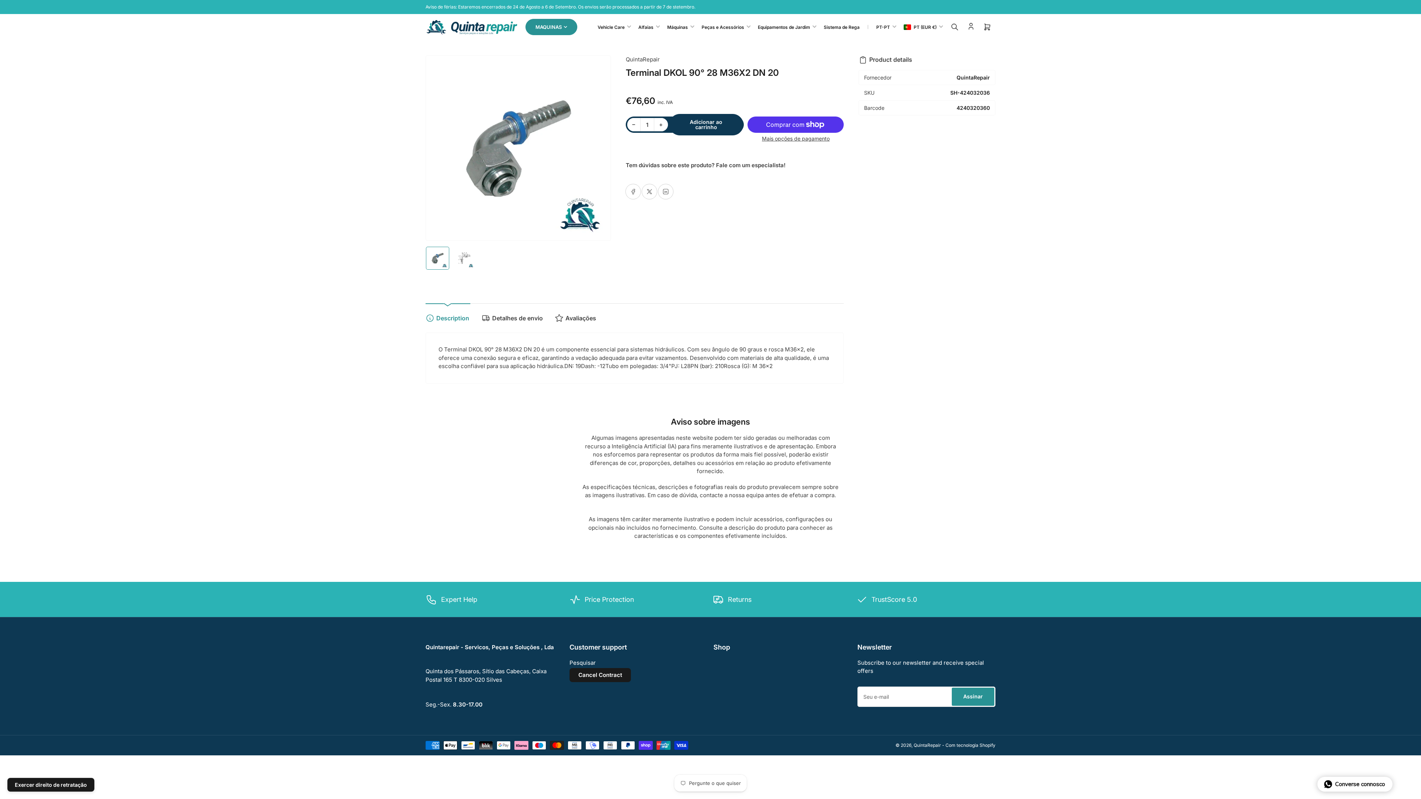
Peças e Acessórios (723, 27)
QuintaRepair (643, 59)
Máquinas (677, 27)
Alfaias (646, 27)
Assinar (973, 696)
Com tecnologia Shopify (970, 745)
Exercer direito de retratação (51, 785)
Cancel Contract (600, 674)
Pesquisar (583, 662)
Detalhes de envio (517, 318)
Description (452, 318)
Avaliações (580, 318)
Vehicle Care (611, 27)
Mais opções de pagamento (796, 138)
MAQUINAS (548, 27)
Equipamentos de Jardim (784, 27)
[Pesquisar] (955, 27)
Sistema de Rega (842, 27)
